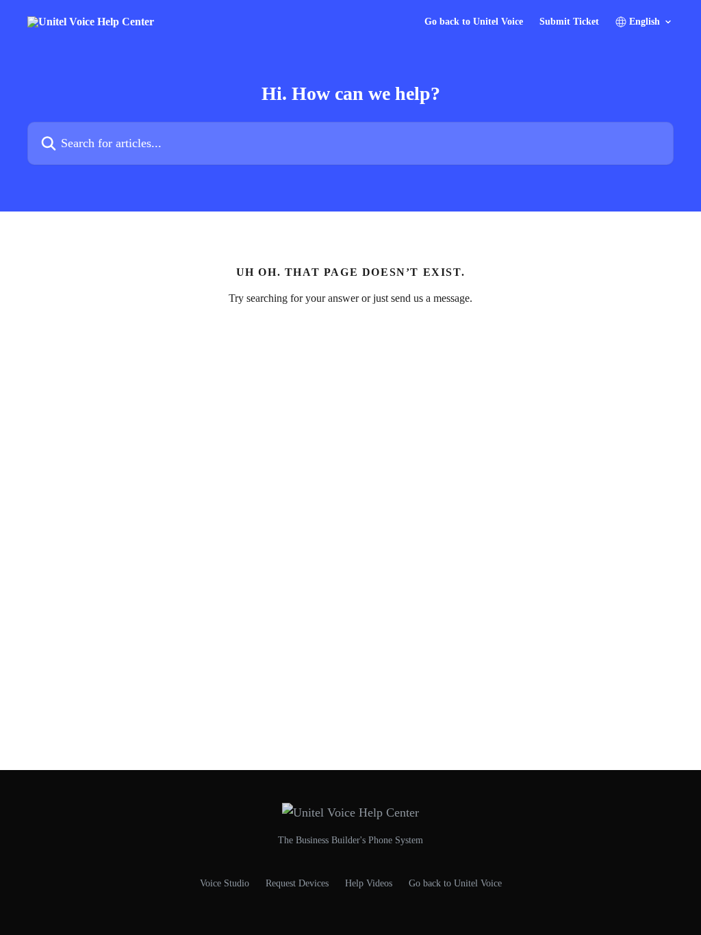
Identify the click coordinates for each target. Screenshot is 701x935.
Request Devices (297, 883)
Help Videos (368, 883)
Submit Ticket (569, 22)
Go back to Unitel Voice (473, 22)
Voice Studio (224, 883)
